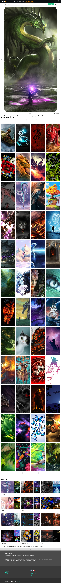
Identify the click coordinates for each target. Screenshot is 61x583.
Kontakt (31, 574)
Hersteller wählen (32, 572)
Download (51, 4)
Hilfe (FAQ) (31, 575)
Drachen (18, 120)
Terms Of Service (19, 581)
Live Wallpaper (7, 573)
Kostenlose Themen (7, 574)
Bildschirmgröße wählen (33, 573)
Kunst (28, 120)
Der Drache (23, 120)
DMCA (22, 581)
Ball (31, 120)
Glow (38, 120)
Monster (42, 120)
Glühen (35, 120)
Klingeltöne (6, 572)
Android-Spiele (7, 570)
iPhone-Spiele (7, 571)
